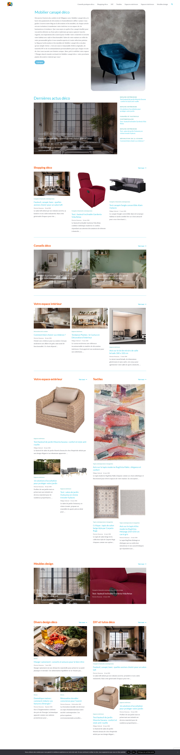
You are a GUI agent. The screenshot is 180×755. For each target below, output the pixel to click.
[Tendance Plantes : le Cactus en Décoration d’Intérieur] (90, 318)
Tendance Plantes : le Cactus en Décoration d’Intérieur (86, 336)
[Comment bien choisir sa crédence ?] (52, 318)
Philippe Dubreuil (113, 211)
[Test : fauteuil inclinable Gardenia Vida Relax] (90, 190)
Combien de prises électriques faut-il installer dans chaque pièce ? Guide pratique (55, 276)
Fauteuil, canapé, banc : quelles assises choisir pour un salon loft (48, 203)
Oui (129, 752)
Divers (36, 658)
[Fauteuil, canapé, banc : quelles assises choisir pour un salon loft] (52, 184)
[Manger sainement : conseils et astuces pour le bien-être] (60, 641)
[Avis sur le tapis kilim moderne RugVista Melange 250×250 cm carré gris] (133, 502)
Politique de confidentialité (146, 752)
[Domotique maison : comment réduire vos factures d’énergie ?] (47, 684)
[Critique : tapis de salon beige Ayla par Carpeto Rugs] (106, 502)
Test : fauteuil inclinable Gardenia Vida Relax (112, 593)
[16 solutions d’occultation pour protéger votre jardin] (47, 467)
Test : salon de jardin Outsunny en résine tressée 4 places (131, 132)
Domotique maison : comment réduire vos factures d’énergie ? (43, 701)
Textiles (119, 4)
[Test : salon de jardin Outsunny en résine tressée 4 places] (73, 472)
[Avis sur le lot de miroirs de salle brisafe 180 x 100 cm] (127, 326)
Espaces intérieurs (147, 4)
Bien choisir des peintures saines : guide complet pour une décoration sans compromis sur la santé (110, 278)
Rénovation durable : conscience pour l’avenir (71, 699)
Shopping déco (102, 4)
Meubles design (162, 4)
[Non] (178, 752)
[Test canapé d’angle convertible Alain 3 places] (127, 185)
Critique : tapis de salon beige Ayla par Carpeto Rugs (103, 528)
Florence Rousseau (45, 144)
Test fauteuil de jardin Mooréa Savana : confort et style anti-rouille (133, 100)
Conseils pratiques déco (86, 4)
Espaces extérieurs (131, 4)
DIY (112, 4)
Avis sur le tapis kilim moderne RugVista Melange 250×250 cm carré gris (129, 530)
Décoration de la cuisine (41, 331)
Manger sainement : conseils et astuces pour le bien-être (59, 662)
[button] (172, 4)
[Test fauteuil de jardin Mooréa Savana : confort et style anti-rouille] (60, 410)
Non (133, 752)
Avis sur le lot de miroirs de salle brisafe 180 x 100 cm (123, 351)
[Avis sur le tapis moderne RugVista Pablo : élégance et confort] (119, 422)
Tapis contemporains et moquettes (103, 464)
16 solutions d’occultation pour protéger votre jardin (130, 110)
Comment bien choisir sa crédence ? (132, 141)
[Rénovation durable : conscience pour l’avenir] (73, 684)
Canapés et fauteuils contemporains (55, 134)
